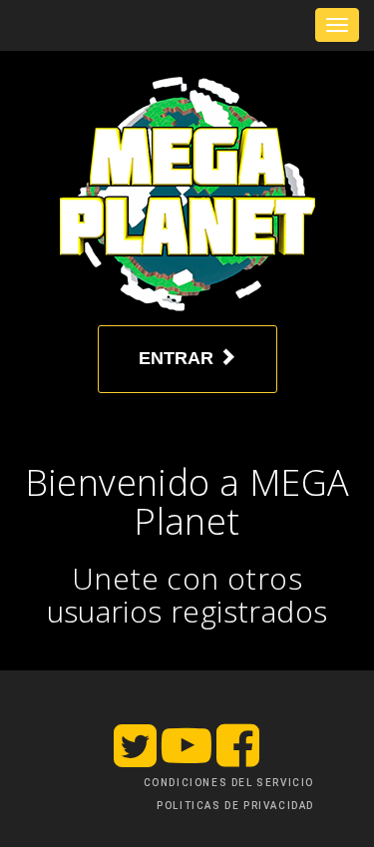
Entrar (178, 358)
